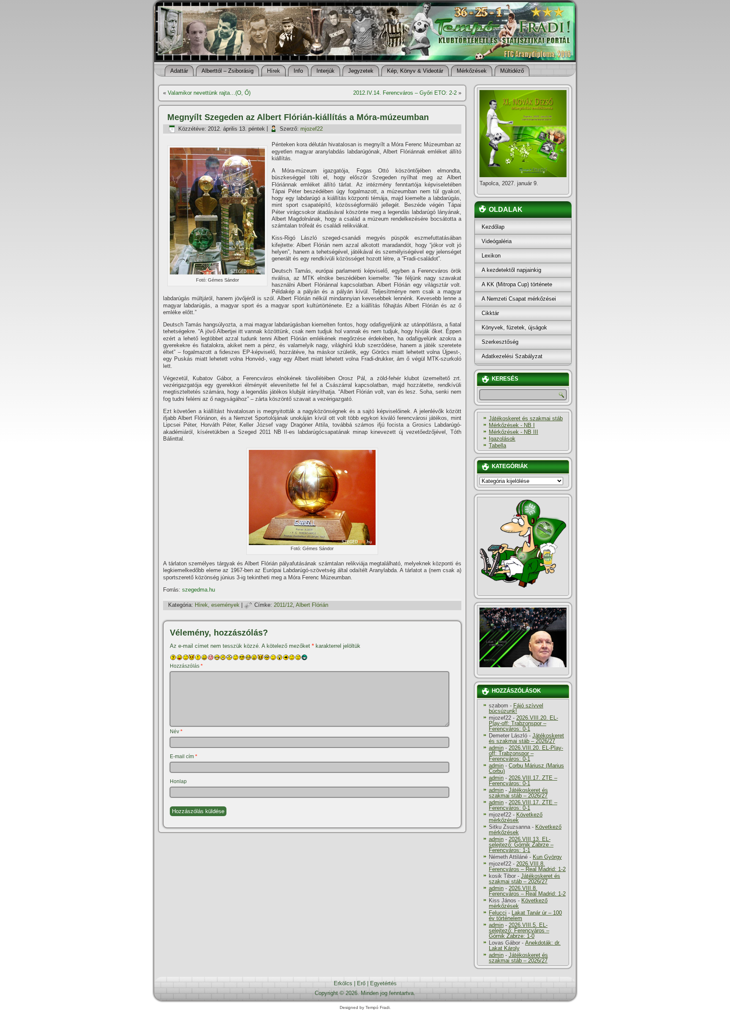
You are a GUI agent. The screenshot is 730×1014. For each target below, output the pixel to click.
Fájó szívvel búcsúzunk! (516, 708)
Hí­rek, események (217, 605)
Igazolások (502, 439)
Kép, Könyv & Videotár (415, 71)
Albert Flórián (312, 605)
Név (176, 731)
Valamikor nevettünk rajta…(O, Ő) (209, 93)
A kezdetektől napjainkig (511, 270)
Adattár (179, 71)
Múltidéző (512, 71)
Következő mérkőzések (515, 817)
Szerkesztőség (500, 342)
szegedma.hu (198, 589)
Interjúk (325, 71)
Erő (361, 983)
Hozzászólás (186, 666)
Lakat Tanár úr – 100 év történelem (525, 915)
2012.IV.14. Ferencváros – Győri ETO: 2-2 (405, 93)
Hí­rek (273, 71)
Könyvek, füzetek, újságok (514, 327)
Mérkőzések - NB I (512, 425)
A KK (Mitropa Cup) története (517, 284)
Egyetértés (383, 983)
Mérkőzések (472, 71)
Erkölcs (343, 983)
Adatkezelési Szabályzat (512, 356)
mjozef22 (311, 129)
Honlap (178, 781)
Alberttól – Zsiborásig (227, 71)
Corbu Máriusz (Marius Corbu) (526, 768)
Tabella (497, 445)
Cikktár (490, 313)
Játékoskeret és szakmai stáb (526, 418)
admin (496, 748)
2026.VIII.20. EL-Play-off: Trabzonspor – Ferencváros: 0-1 (523, 723)
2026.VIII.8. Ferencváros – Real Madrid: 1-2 (527, 866)
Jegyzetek (360, 71)
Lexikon (491, 255)
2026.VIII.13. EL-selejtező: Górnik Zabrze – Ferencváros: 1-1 (521, 844)
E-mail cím (183, 756)
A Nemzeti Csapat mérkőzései (519, 299)
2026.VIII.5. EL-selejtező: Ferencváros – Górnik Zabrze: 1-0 (519, 930)
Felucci (498, 913)
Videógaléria (497, 241)
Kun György (547, 857)
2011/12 (283, 605)
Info (298, 71)
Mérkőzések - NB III (513, 432)
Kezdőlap (493, 227)
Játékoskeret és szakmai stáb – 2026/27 (526, 738)
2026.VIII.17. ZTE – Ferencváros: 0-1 (523, 781)
